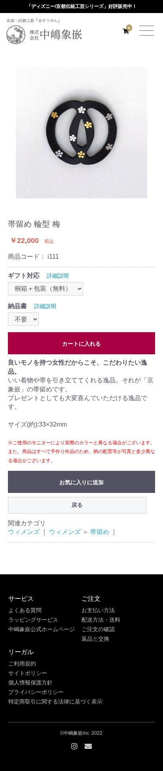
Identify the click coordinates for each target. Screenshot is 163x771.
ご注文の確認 (98, 629)
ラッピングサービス (33, 620)
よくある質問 (25, 610)
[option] (81, 132)
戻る (77, 505)
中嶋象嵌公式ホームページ (41, 629)
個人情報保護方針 (30, 682)
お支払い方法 (98, 610)
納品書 (17, 306)
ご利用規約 (22, 663)
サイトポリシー (27, 673)
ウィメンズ (24, 531)
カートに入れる (81, 343)
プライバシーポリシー (36, 692)
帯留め (99, 531)
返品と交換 (95, 639)
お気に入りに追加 (81, 482)
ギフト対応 (24, 275)
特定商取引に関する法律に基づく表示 (55, 701)
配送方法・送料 (101, 620)
